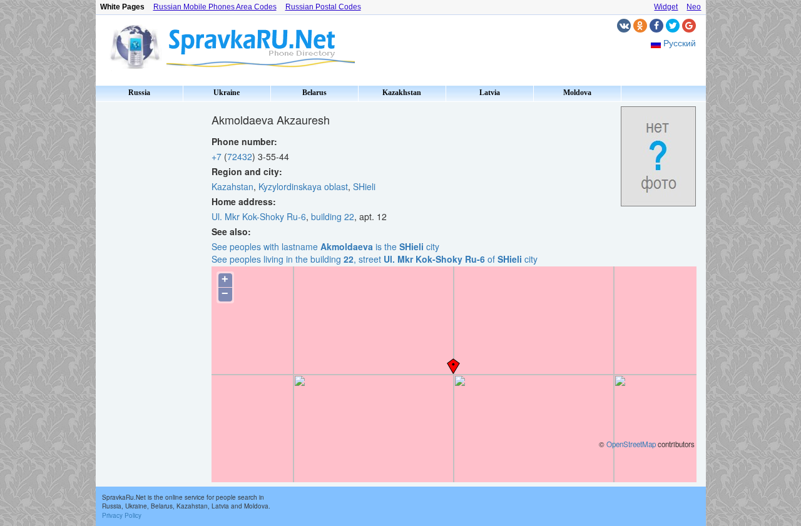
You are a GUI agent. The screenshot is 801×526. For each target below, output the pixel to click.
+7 (217, 156)
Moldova (577, 92)
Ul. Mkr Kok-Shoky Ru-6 (259, 216)
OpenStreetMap (631, 444)
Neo (693, 7)
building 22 (332, 216)
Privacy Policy (121, 515)
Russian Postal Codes (323, 7)
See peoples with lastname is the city (325, 246)
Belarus (314, 92)
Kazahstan (232, 186)
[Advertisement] (149, 294)
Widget (666, 7)
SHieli (364, 186)
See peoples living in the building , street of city (375, 259)
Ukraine (226, 92)
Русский (679, 42)
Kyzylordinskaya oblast (303, 186)
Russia (139, 92)
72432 (239, 156)
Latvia (489, 92)
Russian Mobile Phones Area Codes (215, 7)
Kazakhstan (401, 92)
